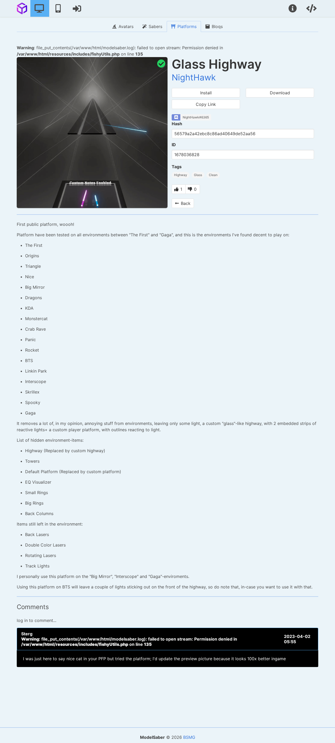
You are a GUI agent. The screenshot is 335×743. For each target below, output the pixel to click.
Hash (177, 123)
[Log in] (77, 8)
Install (206, 92)
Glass (198, 175)
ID (174, 144)
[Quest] (58, 8)
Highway (180, 175)
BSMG (189, 737)
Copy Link (206, 104)
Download (280, 92)
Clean (213, 175)
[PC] (39, 8)
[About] (293, 8)
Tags (177, 166)
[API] (312, 8)
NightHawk (194, 77)
